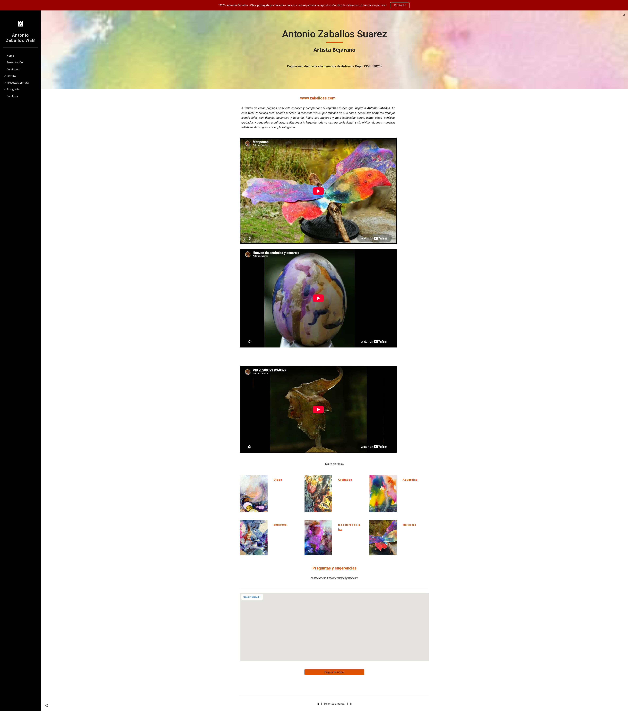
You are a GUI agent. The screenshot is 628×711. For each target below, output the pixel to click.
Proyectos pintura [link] (18, 82)
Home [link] (10, 55)
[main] (334, 41)
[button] (624, 15)
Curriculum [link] (13, 69)
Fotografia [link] (13, 89)
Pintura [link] (11, 76)
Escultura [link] (12, 96)
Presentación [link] (15, 62)
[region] (314, 5)
